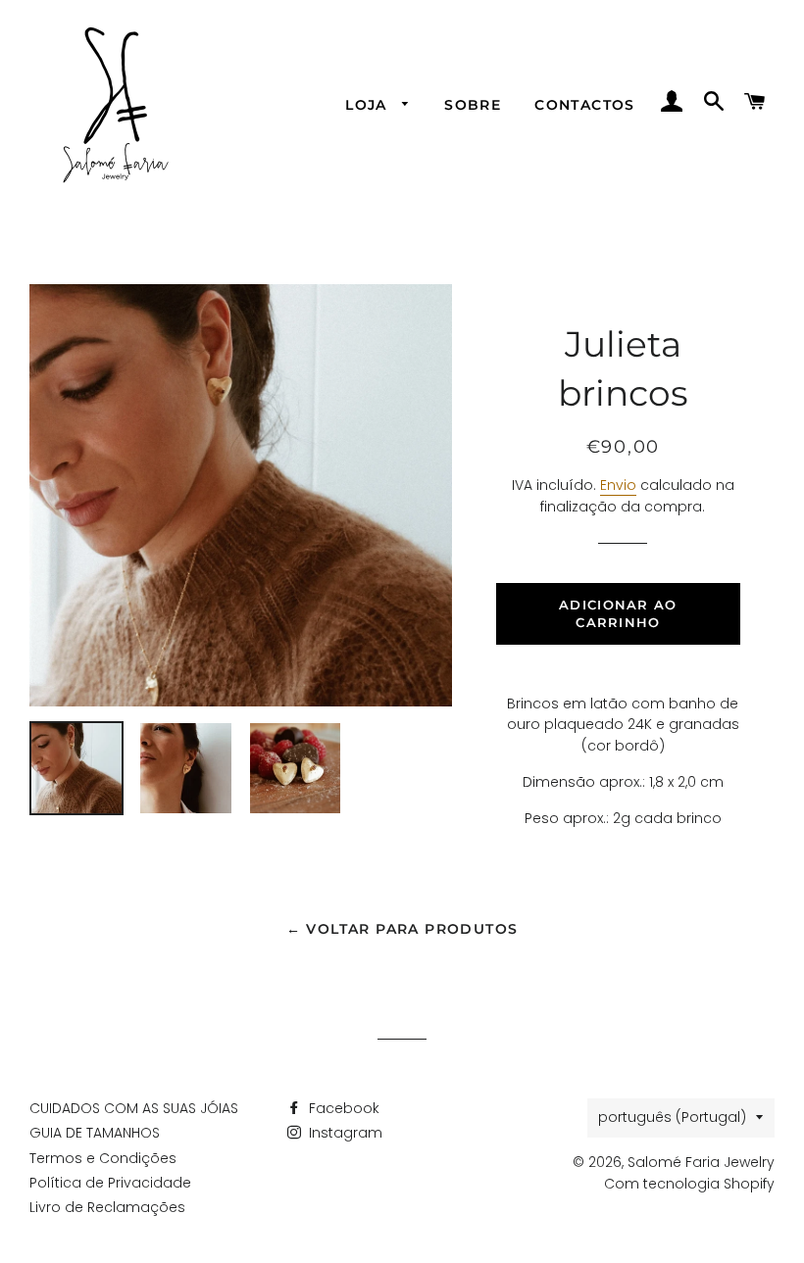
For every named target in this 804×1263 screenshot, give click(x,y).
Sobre (472, 105)
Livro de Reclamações (107, 1207)
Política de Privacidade (110, 1182)
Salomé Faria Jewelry (701, 1162)
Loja (368, 105)
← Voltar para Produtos (402, 929)
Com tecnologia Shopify (689, 1183)
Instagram (343, 1132)
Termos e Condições (102, 1158)
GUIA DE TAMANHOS (94, 1132)
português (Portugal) (672, 1117)
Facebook (342, 1108)
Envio (618, 485)
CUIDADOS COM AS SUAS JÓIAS (133, 1108)
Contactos (584, 105)
